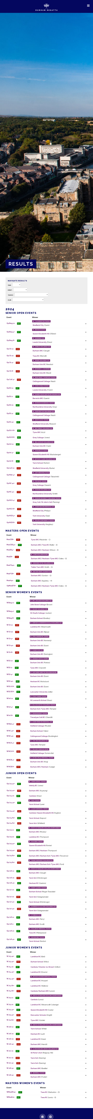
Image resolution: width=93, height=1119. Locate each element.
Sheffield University (41, 424)
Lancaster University (39, 692)
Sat (19, 323)
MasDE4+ (10, 550)
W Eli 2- (10, 668)
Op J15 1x (10, 830)
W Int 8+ (10, 715)
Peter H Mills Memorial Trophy (43, 757)
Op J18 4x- (11, 939)
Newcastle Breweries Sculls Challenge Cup (47, 622)
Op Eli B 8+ (11, 437)
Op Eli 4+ (10, 413)
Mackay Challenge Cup (40, 609)
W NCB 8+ (10, 767)
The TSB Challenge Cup (40, 740)
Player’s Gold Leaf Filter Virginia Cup (47, 394)
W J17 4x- (10, 1063)
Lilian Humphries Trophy (39, 809)
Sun (17, 349)
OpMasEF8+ (11, 586)
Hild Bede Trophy (37, 841)
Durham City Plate (41, 450)
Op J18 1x (10, 917)
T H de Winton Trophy (42, 321)
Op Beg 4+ (11, 332)
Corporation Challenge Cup (44, 411)
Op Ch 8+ (10, 371)
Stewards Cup (36, 915)
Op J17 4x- (11, 902)
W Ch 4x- (10, 645)
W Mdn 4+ (10, 724)
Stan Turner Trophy (39, 696)
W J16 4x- (10, 1044)
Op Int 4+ (10, 453)
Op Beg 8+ (11, 340)
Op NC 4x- (11, 492)
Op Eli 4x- (10, 422)
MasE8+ (10, 557)
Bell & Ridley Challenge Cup (44, 442)
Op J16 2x (10, 878)
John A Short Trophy (38, 781)
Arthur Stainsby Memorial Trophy (44, 976)
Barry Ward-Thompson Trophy (45, 377)
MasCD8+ (10, 539)
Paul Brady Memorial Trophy (41, 928)
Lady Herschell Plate (42, 472)
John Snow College (38, 605)
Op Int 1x (10, 444)
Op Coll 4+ (11, 379)
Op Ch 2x (10, 356)
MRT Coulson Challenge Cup (42, 600)
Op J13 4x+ (11, 784)
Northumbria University (42, 407)
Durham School (36, 618)
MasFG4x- (11, 565)
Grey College (38, 437)
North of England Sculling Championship (45, 827)
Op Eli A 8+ (11, 430)
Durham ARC (38, 351)
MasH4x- (10, 580)
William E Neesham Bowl (41, 749)
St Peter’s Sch (36, 1053)
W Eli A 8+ (10, 686)
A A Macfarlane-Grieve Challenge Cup (45, 1048)
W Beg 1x (10, 603)
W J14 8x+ (10, 986)
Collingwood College (41, 381)
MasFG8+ (10, 574)
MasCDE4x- (11, 545)
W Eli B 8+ (10, 692)
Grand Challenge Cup (42, 360)
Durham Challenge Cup (42, 489)
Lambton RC (35, 627)
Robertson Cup (38, 650)
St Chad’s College (37, 613)
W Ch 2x (10, 632)
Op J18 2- (10, 924)
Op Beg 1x (11, 323)
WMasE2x (10, 1097)
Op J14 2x (10, 796)
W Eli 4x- (10, 681)
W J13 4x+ (10, 956)
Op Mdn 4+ (11, 475)
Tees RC (36, 356)
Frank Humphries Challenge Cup (42, 860)
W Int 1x (10, 698)
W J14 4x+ (10, 972)
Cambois (32, 796)
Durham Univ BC (39, 364)
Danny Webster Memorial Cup (42, 721)
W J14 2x (10, 967)
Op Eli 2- (10, 396)
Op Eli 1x (10, 388)
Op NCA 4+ (11, 500)
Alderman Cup (39, 338)
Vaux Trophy (35, 800)
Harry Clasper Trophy (38, 887)
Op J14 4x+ (11, 802)
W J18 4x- (10, 1068)
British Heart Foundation (42, 571)
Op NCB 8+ (11, 522)
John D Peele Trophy (42, 386)
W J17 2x (10, 1051)
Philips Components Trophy (44, 520)
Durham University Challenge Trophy (47, 498)
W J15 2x (10, 1004)
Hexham (45, 550)
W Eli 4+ (10, 674)
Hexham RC (35, 681)
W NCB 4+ (10, 760)
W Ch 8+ (10, 652)
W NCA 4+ (10, 743)
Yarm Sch (33, 823)
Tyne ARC (37, 432)
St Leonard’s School (38, 700)
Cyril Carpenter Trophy (41, 636)
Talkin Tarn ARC (37, 567)
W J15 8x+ (10, 1020)
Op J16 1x (10, 871)
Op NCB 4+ (11, 516)
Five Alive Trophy (40, 481)
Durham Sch (35, 709)
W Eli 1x (10, 661)
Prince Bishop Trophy (40, 713)
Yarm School (38, 463)
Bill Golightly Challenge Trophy (44, 704)
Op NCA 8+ (11, 509)
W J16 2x (10, 1034)
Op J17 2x (10, 890)
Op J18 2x (10, 931)
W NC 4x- (10, 736)
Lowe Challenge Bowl (40, 554)
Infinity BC (33, 785)
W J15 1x (10, 998)
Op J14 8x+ (11, 818)
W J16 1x (10, 1027)
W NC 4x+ (10, 731)
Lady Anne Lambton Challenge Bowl (45, 672)
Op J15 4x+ (11, 843)
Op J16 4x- (11, 883)
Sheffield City (38, 325)
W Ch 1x (10, 625)
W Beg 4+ (10, 611)
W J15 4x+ (10, 1010)
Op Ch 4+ (10, 363)
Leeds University (40, 342)
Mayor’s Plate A (40, 329)
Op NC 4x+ (11, 483)
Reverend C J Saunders (42, 369)
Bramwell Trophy (39, 1073)
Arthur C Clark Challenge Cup (45, 459)
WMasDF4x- (11, 1092)
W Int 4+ (10, 707)
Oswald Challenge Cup (42, 346)
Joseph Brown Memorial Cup (44, 506)
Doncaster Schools (38, 1015)
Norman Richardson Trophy (44, 403)
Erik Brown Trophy (37, 937)
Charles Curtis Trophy (40, 658)
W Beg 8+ (10, 618)
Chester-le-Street (46, 967)
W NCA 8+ (10, 751)
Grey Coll (36, 502)
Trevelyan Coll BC (37, 717)
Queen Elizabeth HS (41, 334)
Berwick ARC (38, 398)
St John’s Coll (46, 502)
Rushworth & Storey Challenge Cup (43, 906)
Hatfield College (37, 726)
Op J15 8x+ (11, 856)
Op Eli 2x (10, 405)
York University (39, 516)
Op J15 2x (10, 837)
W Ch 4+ (10, 638)
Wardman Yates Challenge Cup (43, 563)
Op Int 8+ (10, 461)
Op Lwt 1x (10, 468)
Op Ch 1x (10, 349)
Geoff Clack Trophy (41, 419)
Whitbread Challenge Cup (43, 428)
